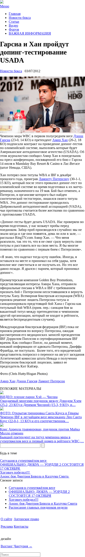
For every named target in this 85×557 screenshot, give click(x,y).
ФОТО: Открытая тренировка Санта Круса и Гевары (39, 413)
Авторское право (26, 519)
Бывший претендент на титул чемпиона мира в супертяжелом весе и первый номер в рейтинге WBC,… (42, 439)
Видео (13, 25)
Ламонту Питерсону (54, 179)
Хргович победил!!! (15, 472)
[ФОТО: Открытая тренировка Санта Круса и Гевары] (1, 409)
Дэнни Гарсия (26, 381)
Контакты (21, 526)
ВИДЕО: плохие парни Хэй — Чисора (29, 397)
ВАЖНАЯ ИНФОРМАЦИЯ (30, 33)
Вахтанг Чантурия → (16, 546)
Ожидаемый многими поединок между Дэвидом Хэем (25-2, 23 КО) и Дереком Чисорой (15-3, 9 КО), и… (40, 403)
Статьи (14, 21)
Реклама (7, 526)
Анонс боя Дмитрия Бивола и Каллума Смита (34, 476)
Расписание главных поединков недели (38, 507)
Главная (14, 14)
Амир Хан (60, 140)
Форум (14, 29)
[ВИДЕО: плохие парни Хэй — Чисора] (1, 393)
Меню (4, 6)
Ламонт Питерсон (51, 381)
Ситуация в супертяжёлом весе (23, 460)
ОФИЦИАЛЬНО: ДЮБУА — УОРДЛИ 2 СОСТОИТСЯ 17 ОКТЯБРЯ (39, 493)
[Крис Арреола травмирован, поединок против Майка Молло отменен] (1, 425)
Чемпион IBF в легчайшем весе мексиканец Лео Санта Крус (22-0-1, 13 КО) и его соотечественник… (41, 419)
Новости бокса (20, 17)
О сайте (6, 519)
